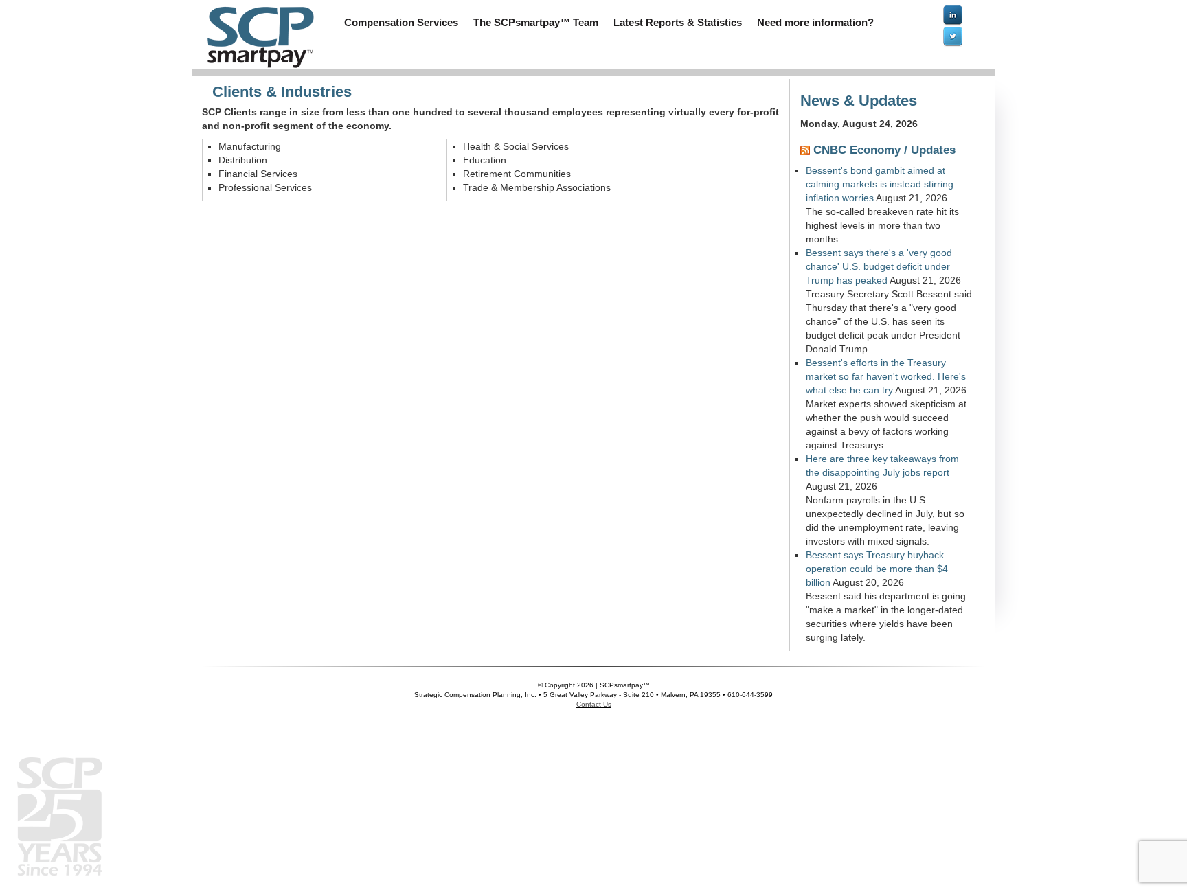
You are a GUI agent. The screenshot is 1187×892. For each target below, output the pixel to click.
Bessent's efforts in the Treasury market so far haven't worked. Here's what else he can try (886, 376)
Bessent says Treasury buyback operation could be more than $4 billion (877, 568)
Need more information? (815, 22)
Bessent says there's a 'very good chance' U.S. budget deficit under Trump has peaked (879, 266)
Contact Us (593, 704)
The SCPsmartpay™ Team (535, 22)
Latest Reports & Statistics (677, 22)
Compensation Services (401, 22)
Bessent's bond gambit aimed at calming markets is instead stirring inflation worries (879, 184)
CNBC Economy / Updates (884, 150)
